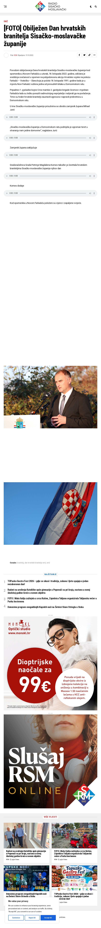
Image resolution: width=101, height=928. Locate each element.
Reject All (32, 918)
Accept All (48, 918)
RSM (15, 55)
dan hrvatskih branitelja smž (35, 563)
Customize (16, 918)
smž (48, 563)
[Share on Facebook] (79, 55)
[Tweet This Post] (84, 55)
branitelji (20, 563)
